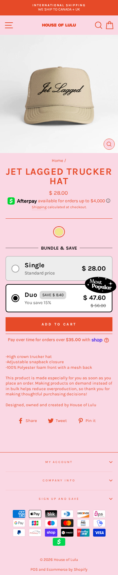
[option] (59, 7)
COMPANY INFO (59, 480)
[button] (59, 268)
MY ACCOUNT (59, 462)
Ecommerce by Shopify (67, 569)
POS (34, 569)
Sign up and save (59, 498)
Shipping (39, 207)
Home (57, 160)
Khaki (59, 232)
